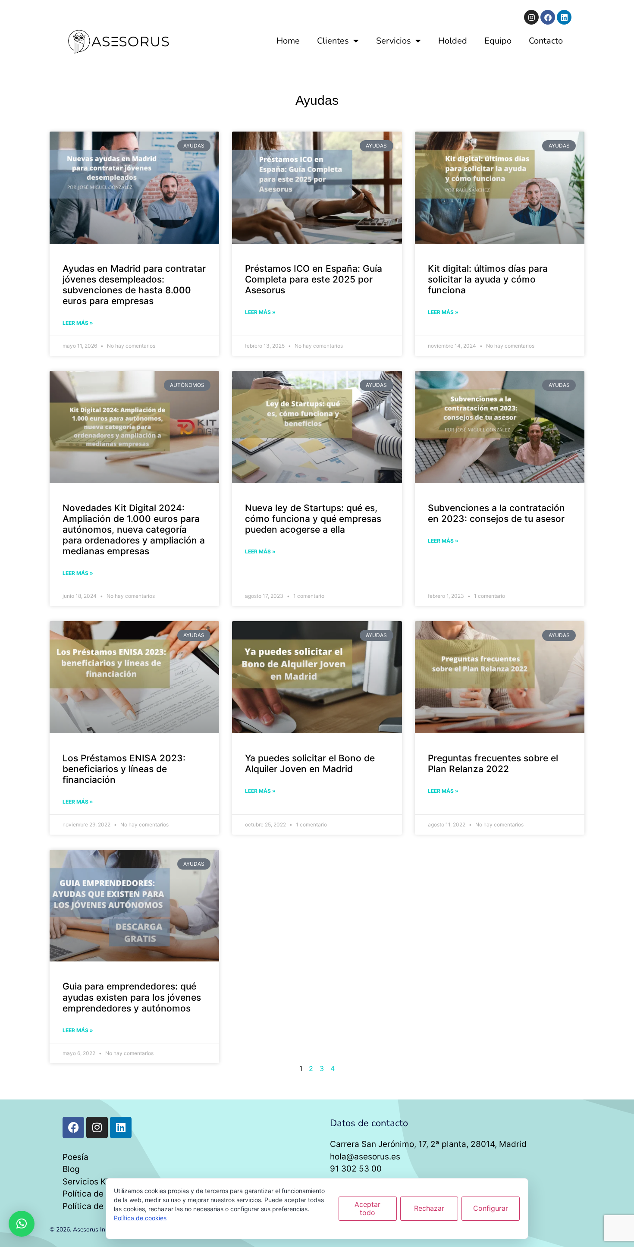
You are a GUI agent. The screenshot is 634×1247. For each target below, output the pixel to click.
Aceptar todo (367, 1208)
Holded (452, 41)
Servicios (393, 41)
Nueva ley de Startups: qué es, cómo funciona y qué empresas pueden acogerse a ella (313, 519)
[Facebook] (547, 17)
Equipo (498, 41)
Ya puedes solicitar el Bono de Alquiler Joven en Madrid (310, 763)
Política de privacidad (105, 1194)
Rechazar (429, 1208)
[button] (22, 1224)
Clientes (333, 41)
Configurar (490, 1208)
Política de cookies (99, 1206)
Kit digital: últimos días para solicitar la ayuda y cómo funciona (488, 279)
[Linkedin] (564, 17)
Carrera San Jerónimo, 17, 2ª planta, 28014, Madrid (428, 1144)
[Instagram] (531, 17)
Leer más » (78, 323)
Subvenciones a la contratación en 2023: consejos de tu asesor (496, 513)
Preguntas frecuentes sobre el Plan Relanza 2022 (493, 763)
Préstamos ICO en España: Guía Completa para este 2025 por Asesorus (313, 279)
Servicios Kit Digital (101, 1182)
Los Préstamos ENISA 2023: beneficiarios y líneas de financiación (124, 769)
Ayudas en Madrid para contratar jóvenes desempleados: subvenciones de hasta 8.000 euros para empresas (134, 285)
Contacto (546, 41)
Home (288, 41)
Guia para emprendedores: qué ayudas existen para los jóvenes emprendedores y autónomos (132, 997)
